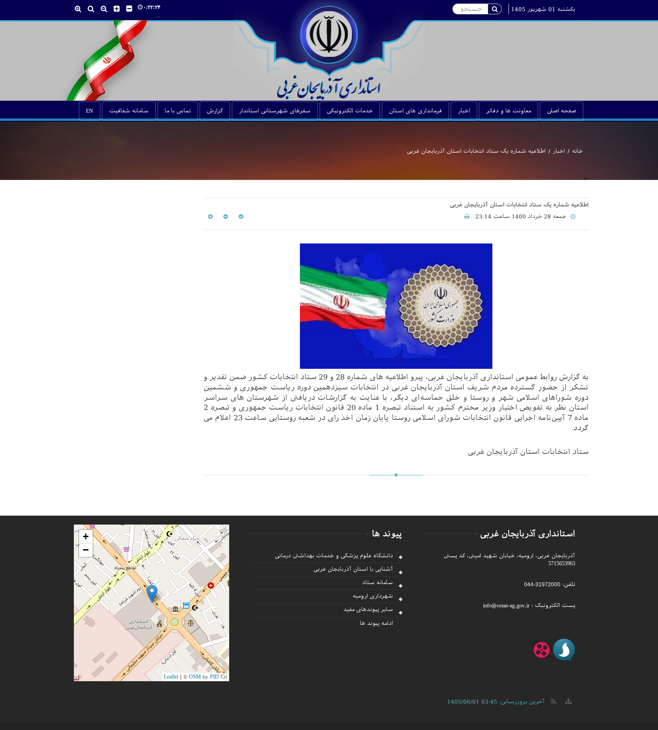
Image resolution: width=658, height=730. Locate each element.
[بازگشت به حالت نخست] (240, 216)
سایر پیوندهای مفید (368, 609)
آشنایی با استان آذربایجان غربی (353, 569)
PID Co (218, 677)
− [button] (86, 549)
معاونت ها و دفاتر (508, 111)
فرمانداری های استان (415, 111)
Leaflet (171, 677)
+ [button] (86, 536)
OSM (195, 677)
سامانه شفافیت (129, 111)
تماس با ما (178, 111)
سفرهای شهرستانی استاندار (275, 111)
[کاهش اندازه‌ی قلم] (224, 216)
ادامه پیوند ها (376, 623)
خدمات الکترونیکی (350, 111)
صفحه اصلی (561, 111)
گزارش (215, 111)
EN (89, 111)
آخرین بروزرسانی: (496, 702)
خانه (577, 151)
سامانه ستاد (377, 583)
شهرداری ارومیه (373, 596)
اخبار (464, 111)
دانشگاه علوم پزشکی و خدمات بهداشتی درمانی (334, 556)
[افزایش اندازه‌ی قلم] (210, 216)
